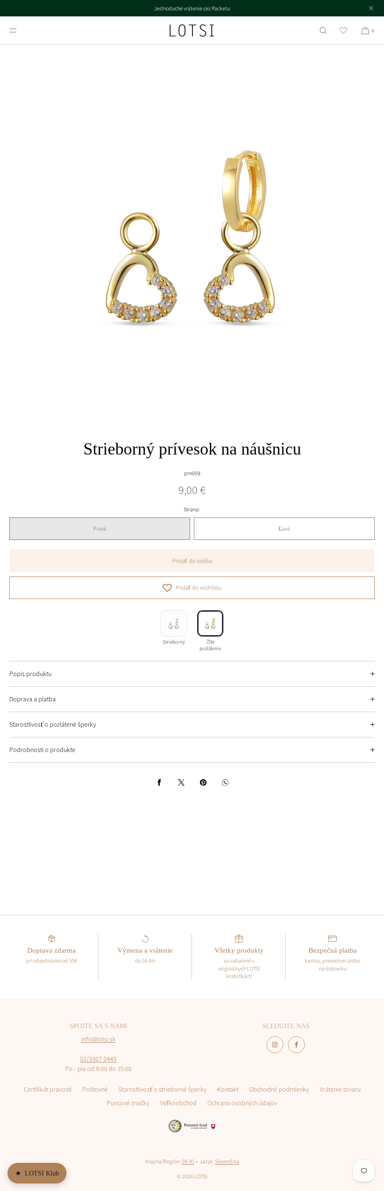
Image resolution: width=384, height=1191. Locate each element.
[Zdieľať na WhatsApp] (225, 782)
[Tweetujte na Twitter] (181, 782)
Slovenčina (227, 1161)
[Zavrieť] (370, 7)
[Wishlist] (343, 30)
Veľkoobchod (178, 1103)
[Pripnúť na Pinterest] (203, 782)
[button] (323, 30)
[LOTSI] (192, 30)
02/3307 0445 (98, 1058)
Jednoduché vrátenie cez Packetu (192, 8)
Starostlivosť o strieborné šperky (162, 1089)
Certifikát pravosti (48, 1089)
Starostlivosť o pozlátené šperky (52, 724)
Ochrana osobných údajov (242, 1103)
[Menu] (20, 30)
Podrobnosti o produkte (42, 749)
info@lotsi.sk (98, 1039)
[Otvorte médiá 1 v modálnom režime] (192, 237)
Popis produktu (30, 673)
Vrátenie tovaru (340, 1089)
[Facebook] (296, 1044)
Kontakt (227, 1089)
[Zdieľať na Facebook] (159, 782)
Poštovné (95, 1089)
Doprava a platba (32, 699)
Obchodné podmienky (279, 1089)
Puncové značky (128, 1103)
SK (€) (188, 1161)
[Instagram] (275, 1044)
